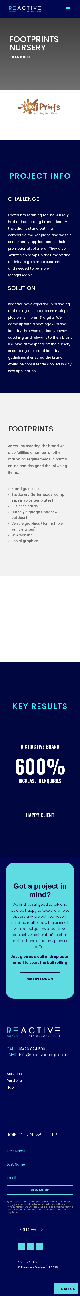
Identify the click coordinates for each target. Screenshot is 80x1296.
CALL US (68, 1288)
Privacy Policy (27, 1262)
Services (14, 1073)
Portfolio (14, 1080)
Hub (10, 1087)
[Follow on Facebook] (21, 1246)
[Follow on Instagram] (39, 1246)
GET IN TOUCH (40, 978)
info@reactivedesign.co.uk (43, 1054)
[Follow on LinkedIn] (30, 1246)
